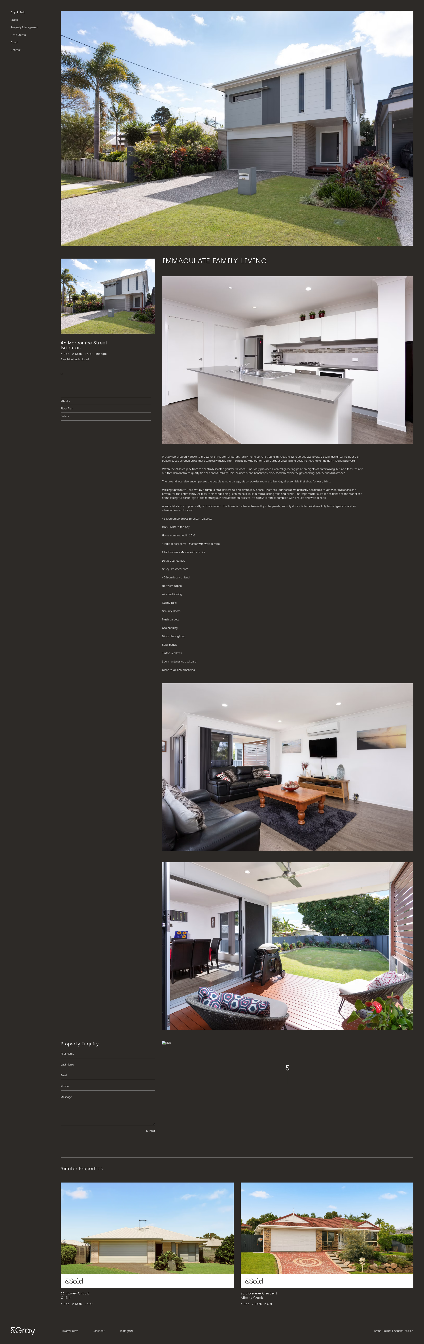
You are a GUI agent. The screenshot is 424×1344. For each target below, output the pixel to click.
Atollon (409, 1331)
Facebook (99, 1331)
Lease (14, 20)
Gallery (65, 416)
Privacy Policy (69, 1331)
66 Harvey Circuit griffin (75, 1296)
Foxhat (387, 1331)
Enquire (65, 401)
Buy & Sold (18, 12)
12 (99, 240)
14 (106, 240)
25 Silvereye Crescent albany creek (259, 1296)
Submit (150, 1131)
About (15, 42)
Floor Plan (67, 408)
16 (112, 240)
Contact (16, 50)
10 (93, 240)
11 (96, 240)
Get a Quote (18, 35)
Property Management (25, 27)
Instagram (126, 1331)
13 (102, 240)
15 (109, 240)
